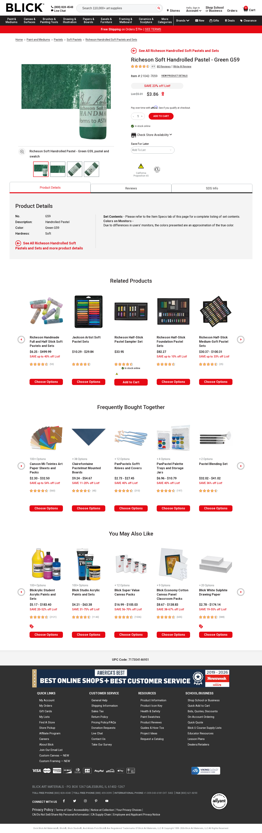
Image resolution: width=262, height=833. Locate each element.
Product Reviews (151, 722)
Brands (180, 20)
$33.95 (119, 352)
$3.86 (153, 94)
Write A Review (182, 66)
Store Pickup (47, 728)
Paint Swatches (150, 717)
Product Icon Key (151, 705)
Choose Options (46, 382)
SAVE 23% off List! (157, 86)
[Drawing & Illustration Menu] (69, 25)
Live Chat (97, 733)
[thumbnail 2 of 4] (57, 169)
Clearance (250, 20)
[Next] (241, 339)
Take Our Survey (101, 744)
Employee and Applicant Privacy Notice (136, 814)
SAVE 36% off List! (210, 483)
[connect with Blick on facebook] (64, 803)
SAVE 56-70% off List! (128, 609)
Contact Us (98, 739)
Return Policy (99, 717)
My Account (46, 700)
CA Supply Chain (101, 814)
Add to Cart (131, 382)
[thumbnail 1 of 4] (41, 169)
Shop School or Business (204, 700)
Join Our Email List (51, 750)
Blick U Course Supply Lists (205, 728)
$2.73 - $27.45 (124, 478)
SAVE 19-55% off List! (213, 609)
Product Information (153, 700)
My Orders (45, 705)
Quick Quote (195, 722)
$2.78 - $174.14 (210, 604)
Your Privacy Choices (129, 809)
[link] (58, 10)
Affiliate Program (49, 733)
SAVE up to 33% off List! (214, 356)
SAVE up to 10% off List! (172, 356)
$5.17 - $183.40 (40, 604)
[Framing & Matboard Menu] (125, 25)
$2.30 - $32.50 (39, 478)
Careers (44, 739)
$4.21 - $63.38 (82, 604)
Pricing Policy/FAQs (103, 722)
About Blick (46, 744)
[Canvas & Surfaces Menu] (30, 25)
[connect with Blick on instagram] (85, 803)
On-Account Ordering (201, 717)
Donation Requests (103, 728)
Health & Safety (150, 711)
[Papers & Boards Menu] (90, 25)
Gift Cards (45, 711)
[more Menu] (164, 25)
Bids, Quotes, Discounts (203, 711)
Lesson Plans (196, 739)
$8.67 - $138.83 (167, 604)
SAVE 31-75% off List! (86, 609)
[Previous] (21, 339)
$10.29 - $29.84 (83, 352)
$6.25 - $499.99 (40, 352)
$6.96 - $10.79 (166, 478)
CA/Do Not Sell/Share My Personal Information (60, 814)
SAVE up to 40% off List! (45, 356)
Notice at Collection (102, 809)
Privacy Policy (42, 810)
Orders (232, 10)
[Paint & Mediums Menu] (13, 25)
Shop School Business (215, 9)
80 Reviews (164, 66)
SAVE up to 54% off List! (45, 483)
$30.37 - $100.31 (210, 352)
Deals (231, 20)
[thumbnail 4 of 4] (91, 169)
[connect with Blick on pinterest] (96, 803)
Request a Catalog (152, 739)
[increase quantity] (142, 116)
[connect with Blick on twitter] (74, 803)
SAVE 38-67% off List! (170, 609)
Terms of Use (63, 809)
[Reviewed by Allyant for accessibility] (219, 802)
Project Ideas (149, 733)
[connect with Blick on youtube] (107, 803)
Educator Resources (200, 733)
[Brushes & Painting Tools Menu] (49, 25)
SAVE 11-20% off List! (86, 483)
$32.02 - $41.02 (210, 478)
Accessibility (81, 809)
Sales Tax (97, 711)
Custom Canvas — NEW (54, 755)
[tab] (50, 187)
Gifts (216, 20)
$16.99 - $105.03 (126, 604)
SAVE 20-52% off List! (43, 609)
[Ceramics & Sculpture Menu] (146, 25)
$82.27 (161, 352)
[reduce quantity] (134, 116)
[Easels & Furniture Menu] (107, 25)
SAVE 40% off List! (126, 483)
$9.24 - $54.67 (82, 478)
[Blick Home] (25, 7)
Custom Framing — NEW (54, 761)
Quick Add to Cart (199, 705)
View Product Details (174, 75)
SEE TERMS (153, 29)
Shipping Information (104, 705)
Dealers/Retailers (198, 744)
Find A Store (47, 722)
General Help (99, 700)
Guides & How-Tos (152, 728)
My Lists (44, 717)
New (201, 20)
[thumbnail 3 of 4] (74, 169)
